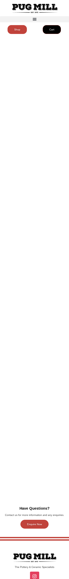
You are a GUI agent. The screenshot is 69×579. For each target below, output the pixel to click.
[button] (34, 19)
